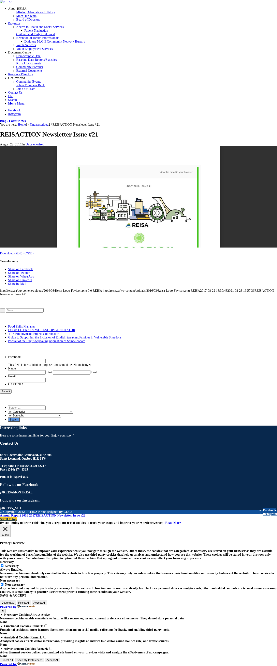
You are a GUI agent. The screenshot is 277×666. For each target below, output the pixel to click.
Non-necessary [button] (10, 580)
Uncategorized (35, 144)
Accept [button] (159, 522)
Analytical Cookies (17, 637)
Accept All (39, 602)
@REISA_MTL (11, 508)
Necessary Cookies (17, 614)
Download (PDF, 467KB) (16, 253)
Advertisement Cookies (20, 648)
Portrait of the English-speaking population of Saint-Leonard (46, 341)
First (49, 372)
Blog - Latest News (13, 121)
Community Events (28, 81)
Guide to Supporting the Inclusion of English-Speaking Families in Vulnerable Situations (64, 337)
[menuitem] (142, 14)
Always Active (40, 614)
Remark (37, 626)
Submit (6, 391)
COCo (67, 511)
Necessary (12, 566)
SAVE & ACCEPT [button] (13, 595)
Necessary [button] (7, 562)
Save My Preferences (29, 660)
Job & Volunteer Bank (30, 85)
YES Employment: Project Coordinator (33, 333)
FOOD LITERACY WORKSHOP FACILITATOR (41, 330)
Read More (173, 522)
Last (94, 372)
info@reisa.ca (19, 476)
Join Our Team (25, 89)
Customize (8, 602)
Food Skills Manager (21, 326)
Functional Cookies (17, 626)
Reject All (23, 602)
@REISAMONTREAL (16, 492)
